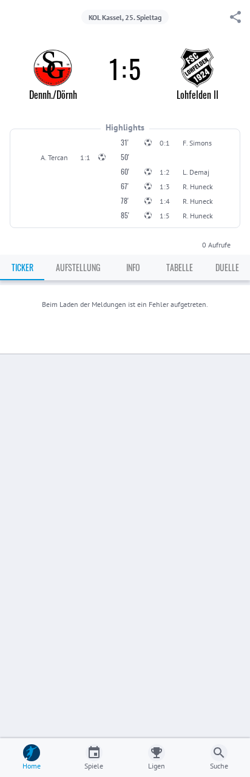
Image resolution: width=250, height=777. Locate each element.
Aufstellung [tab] (78, 267)
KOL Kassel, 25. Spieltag (125, 17)
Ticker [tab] (22, 267)
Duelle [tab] (227, 267)
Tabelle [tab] (179, 267)
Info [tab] (133, 267)
